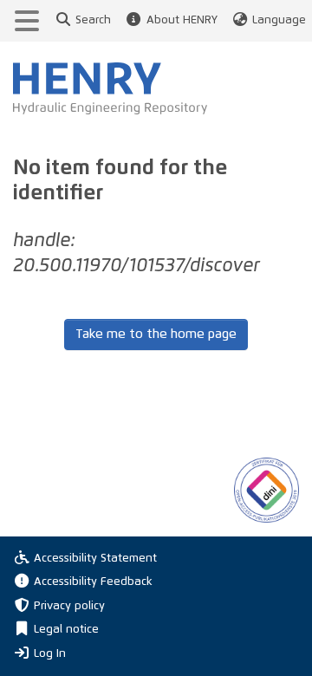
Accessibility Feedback (93, 582)
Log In (50, 653)
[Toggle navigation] (27, 21)
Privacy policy (69, 606)
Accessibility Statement (95, 558)
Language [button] (279, 20)
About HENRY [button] (181, 20)
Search (93, 20)
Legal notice (66, 629)
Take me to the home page (156, 334)
